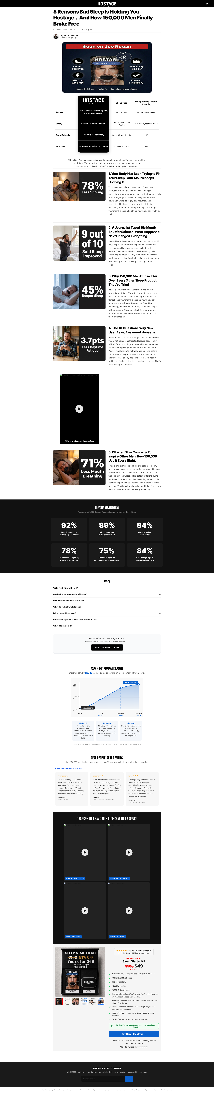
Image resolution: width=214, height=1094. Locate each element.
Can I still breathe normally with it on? (107, 594)
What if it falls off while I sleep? (107, 607)
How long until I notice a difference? (107, 600)
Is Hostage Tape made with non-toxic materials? (107, 619)
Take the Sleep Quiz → (107, 647)
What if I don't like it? (107, 625)
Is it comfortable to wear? (107, 613)
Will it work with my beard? (107, 588)
